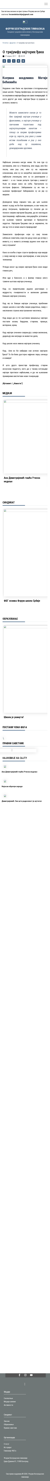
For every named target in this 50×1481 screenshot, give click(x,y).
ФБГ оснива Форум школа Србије (22, 600)
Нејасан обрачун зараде (12, 786)
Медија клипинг (10, 1401)
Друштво (13, 43)
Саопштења (8, 1398)
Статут (6, 1444)
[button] (46, 4)
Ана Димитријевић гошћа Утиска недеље (19, 772)
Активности (8, 1405)
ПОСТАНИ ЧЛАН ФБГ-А (15, 727)
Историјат (8, 1447)
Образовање (9, 1424)
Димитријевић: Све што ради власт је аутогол (22, 801)
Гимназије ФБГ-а (10, 1451)
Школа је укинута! (14, 717)
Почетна (5, 43)
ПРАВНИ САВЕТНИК (13, 743)
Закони (6, 1421)
